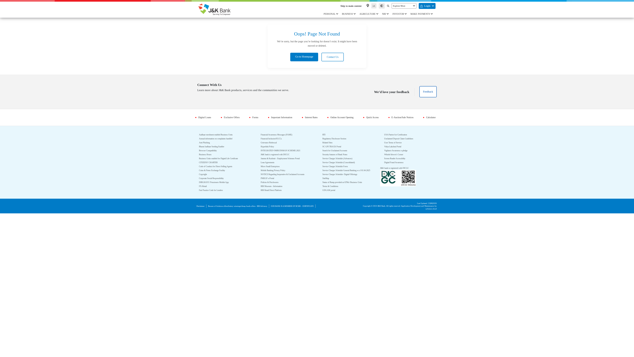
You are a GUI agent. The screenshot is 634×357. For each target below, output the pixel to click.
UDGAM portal (391, 134)
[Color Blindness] (381, 6)
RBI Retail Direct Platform (272, 190)
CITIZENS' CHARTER (208, 162)
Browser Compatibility (209, 150)
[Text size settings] (373, 5)
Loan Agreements (269, 162)
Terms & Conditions (331, 190)
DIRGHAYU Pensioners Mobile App (215, 182)
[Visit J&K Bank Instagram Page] (210, 98)
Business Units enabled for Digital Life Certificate (222, 158)
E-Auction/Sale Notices (401, 117)
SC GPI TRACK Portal (331, 146)
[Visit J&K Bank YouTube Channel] (225, 98)
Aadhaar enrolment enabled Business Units (219, 134)
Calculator (430, 117)
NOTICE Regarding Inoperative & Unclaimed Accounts (286, 174)
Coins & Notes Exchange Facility (214, 170)
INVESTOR (399, 14)
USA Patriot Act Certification (397, 138)
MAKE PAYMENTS (421, 14)
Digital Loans (205, 117)
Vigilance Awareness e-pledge (398, 154)
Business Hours (206, 154)
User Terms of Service (394, 146)
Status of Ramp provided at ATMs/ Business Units (345, 186)
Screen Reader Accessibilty (396, 162)
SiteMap (326, 182)
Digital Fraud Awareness (395, 166)
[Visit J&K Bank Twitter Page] (206, 97)
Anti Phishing (205, 142)
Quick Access (372, 117)
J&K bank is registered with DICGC (277, 154)
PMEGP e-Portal (268, 178)
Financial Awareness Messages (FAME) (278, 134)
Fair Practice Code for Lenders (213, 190)
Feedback (427, 92)
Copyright (203, 174)
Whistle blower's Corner (395, 158)
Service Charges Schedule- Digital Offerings (342, 178)
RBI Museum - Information (273, 186)
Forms (253, 117)
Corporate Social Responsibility (213, 178)
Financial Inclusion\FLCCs (272, 138)
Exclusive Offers (231, 117)
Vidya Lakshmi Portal (394, 150)
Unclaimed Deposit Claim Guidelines (401, 142)
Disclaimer (201, 206)
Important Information (279, 117)
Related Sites (328, 142)
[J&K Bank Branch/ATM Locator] (367, 5)
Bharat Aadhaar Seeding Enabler (214, 146)
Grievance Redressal (270, 142)
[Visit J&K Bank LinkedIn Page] (217, 98)
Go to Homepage (303, 57)
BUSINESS (349, 14)
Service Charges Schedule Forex (337, 166)
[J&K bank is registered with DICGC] (398, 181)
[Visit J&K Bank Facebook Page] (201, 98)
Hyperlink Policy (268, 146)
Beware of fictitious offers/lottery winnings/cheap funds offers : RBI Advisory (244, 206)
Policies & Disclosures (271, 182)
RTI (324, 134)
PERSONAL (331, 14)
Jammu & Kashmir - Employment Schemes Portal (283, 158)
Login (427, 6)
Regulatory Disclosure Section (336, 138)
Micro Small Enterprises (272, 166)
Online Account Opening (341, 117)
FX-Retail (203, 186)
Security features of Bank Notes (337, 154)
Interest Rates (310, 117)
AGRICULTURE (369, 14)
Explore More (399, 5)
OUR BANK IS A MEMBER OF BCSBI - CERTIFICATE (303, 206)
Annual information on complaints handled (219, 138)
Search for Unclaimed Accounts (337, 150)
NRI (385, 14)
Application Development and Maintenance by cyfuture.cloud (423, 207)
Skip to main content (348, 6)
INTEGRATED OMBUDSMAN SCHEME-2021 (280, 150)
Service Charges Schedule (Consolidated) (341, 162)
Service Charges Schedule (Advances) (339, 158)
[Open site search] (387, 6)
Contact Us (335, 57)
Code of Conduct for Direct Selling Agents (218, 166)
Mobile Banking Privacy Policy (274, 170)
